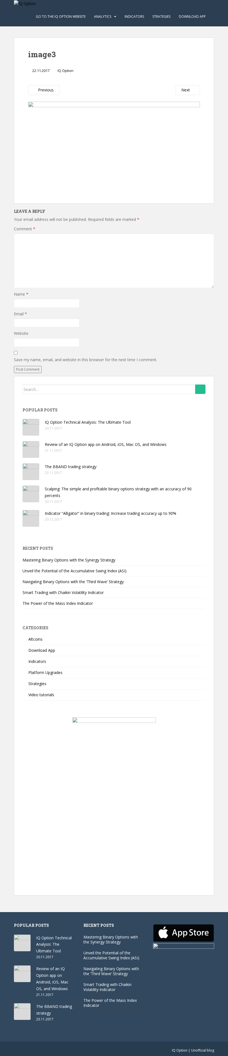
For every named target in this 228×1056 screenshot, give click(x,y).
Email (20, 313)
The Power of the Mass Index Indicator (58, 603)
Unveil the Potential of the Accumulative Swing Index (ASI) (75, 570)
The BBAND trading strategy (70, 466)
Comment (24, 228)
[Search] (200, 389)
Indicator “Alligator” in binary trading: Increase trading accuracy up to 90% (110, 513)
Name (21, 294)
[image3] (114, 145)
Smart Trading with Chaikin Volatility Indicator (63, 592)
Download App (192, 16)
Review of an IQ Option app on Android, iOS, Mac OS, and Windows (106, 444)
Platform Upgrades (45, 672)
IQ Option (65, 70)
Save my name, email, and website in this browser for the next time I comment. (85, 359)
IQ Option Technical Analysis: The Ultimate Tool (88, 422)
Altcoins (35, 639)
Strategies (161, 16)
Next (186, 90)
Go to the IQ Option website (61, 16)
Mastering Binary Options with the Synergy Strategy (69, 560)
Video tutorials (41, 694)
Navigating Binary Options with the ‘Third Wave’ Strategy (73, 581)
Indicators (134, 16)
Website (21, 333)
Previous (45, 90)
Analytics (102, 16)
